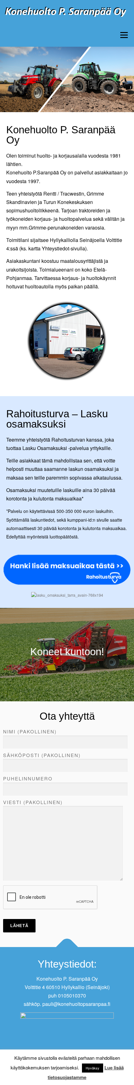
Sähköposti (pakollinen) (42, 755)
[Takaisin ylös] (67, 947)
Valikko (123, 35)
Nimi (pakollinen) (30, 731)
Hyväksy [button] (92, 1067)
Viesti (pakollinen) (33, 802)
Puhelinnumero (28, 778)
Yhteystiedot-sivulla (63, 248)
